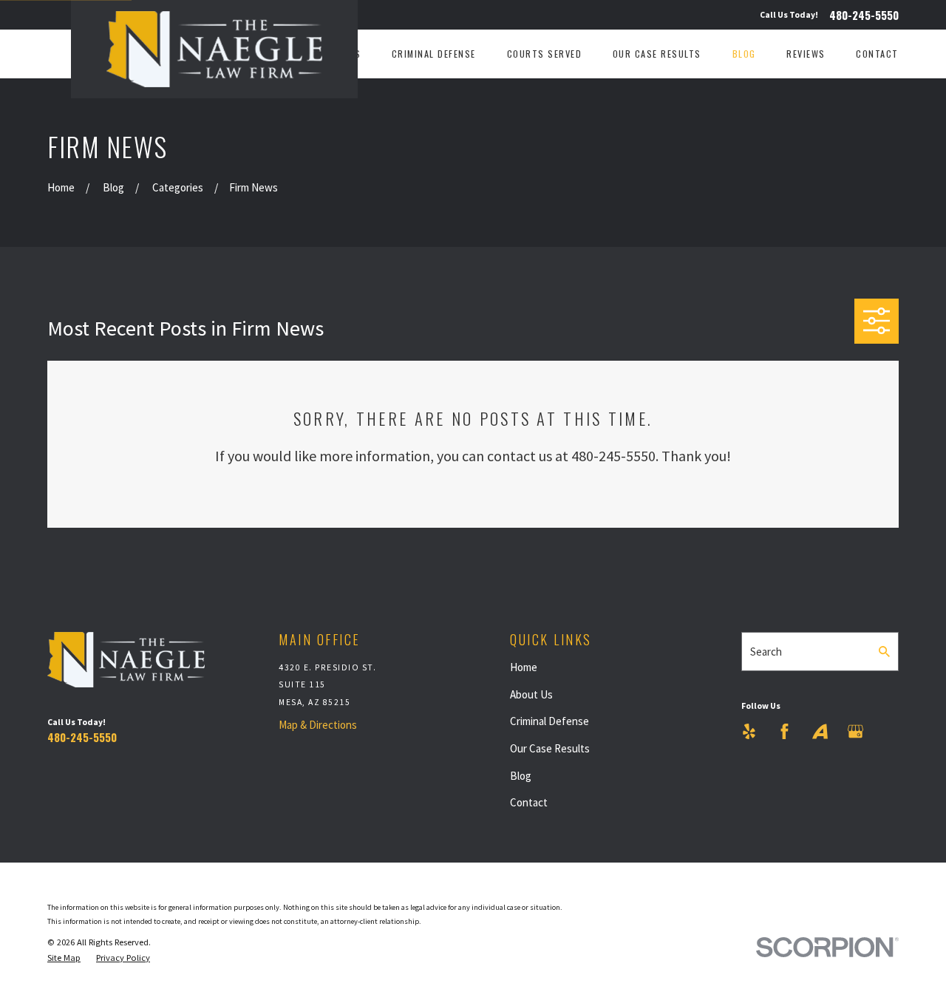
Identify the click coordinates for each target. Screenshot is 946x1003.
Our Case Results (550, 748)
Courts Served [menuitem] (544, 53)
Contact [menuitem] (877, 53)
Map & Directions (318, 725)
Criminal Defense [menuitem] (434, 53)
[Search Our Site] (884, 651)
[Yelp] (749, 731)
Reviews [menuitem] (806, 53)
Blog (520, 776)
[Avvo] (820, 731)
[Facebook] (784, 731)
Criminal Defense (549, 721)
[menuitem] (64, 958)
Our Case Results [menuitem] (657, 53)
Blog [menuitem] (744, 53)
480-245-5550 (864, 15)
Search (766, 652)
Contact (529, 802)
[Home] (214, 49)
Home (523, 667)
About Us (531, 694)
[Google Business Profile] (855, 731)
